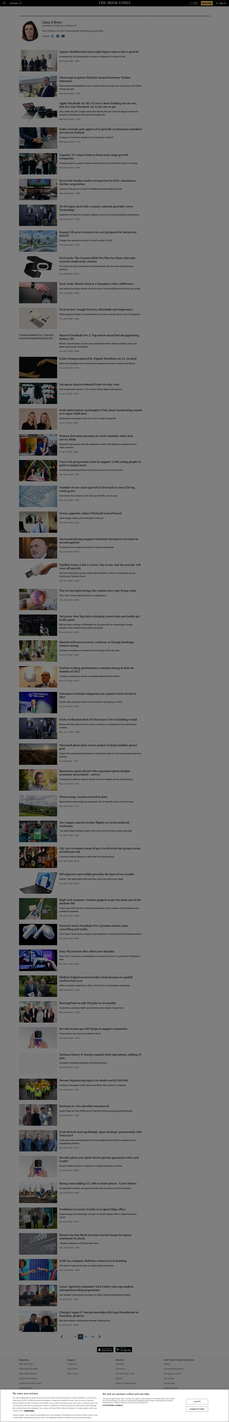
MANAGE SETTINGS (197, 1409)
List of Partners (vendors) (113, 1405)
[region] (114, 1405)
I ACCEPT (197, 1402)
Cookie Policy (29, 1411)
